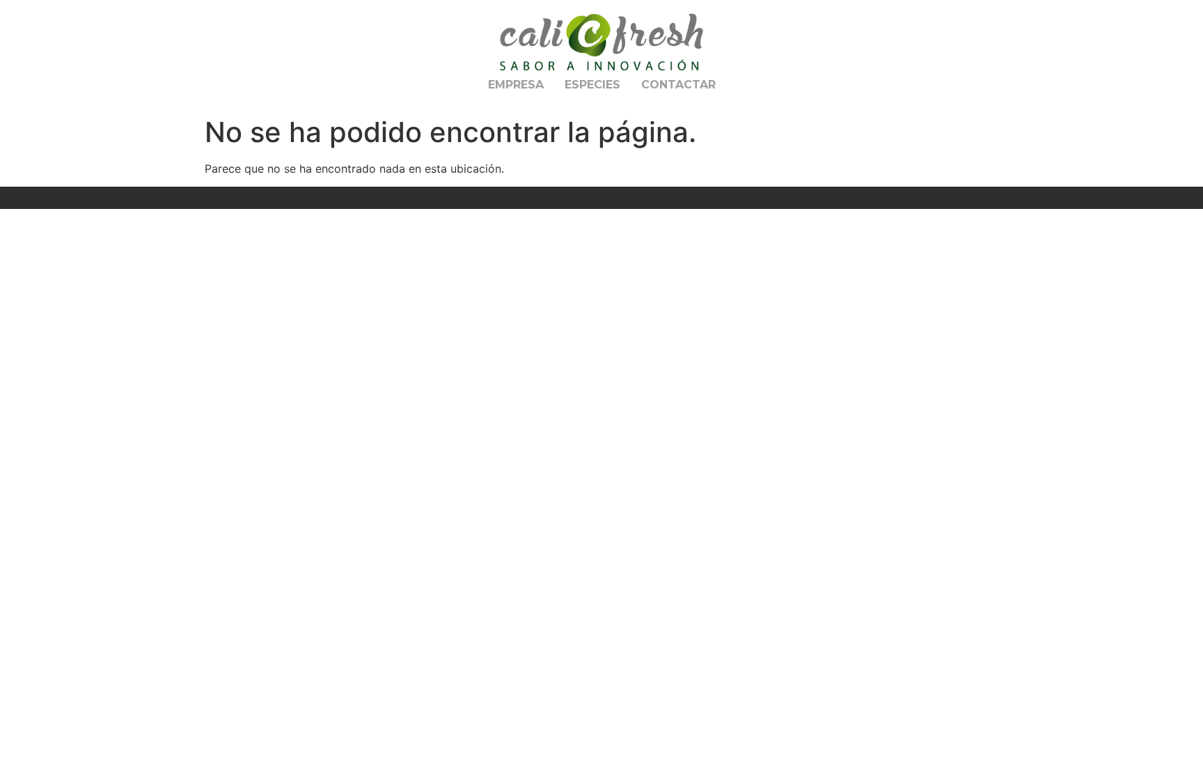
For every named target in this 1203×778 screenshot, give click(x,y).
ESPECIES (592, 84)
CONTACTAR (678, 84)
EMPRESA (516, 84)
